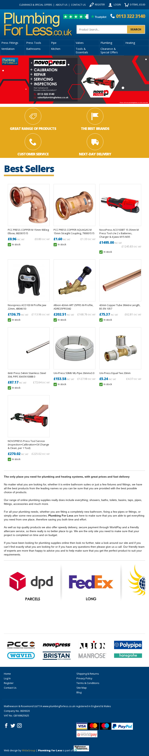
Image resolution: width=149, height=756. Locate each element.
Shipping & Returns (87, 673)
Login (117, 4)
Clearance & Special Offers (35, 4)
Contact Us (78, 4)
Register (100, 4)
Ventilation (8, 49)
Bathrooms (33, 49)
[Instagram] (19, 725)
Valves (80, 43)
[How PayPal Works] (122, 726)
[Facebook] (6, 725)
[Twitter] (12, 725)
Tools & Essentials (82, 50)
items (137, 4)
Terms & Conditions (87, 683)
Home (7, 673)
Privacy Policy (84, 678)
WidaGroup (29, 750)
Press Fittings (9, 43)
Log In (7, 678)
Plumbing (106, 43)
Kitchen (55, 49)
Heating (130, 43)
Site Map (81, 687)
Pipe (53, 43)
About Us (61, 4)
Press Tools (33, 43)
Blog (78, 692)
